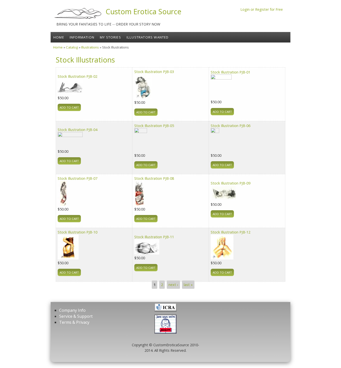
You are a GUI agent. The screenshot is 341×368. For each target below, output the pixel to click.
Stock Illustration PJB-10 (77, 232)
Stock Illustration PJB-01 (230, 72)
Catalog (72, 47)
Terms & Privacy (74, 322)
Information (82, 37)
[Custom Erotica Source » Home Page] (78, 19)
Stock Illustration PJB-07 (77, 178)
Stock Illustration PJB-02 (77, 76)
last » (188, 284)
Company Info (72, 310)
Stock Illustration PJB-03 (154, 71)
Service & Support (76, 316)
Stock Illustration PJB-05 (154, 125)
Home (58, 37)
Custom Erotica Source (143, 11)
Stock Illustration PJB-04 (77, 129)
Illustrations (90, 47)
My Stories (110, 37)
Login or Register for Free (261, 9)
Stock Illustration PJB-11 (154, 236)
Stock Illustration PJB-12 (230, 232)
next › (173, 284)
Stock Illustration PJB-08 (154, 178)
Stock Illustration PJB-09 (230, 183)
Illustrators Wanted (148, 37)
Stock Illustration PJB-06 (230, 125)
